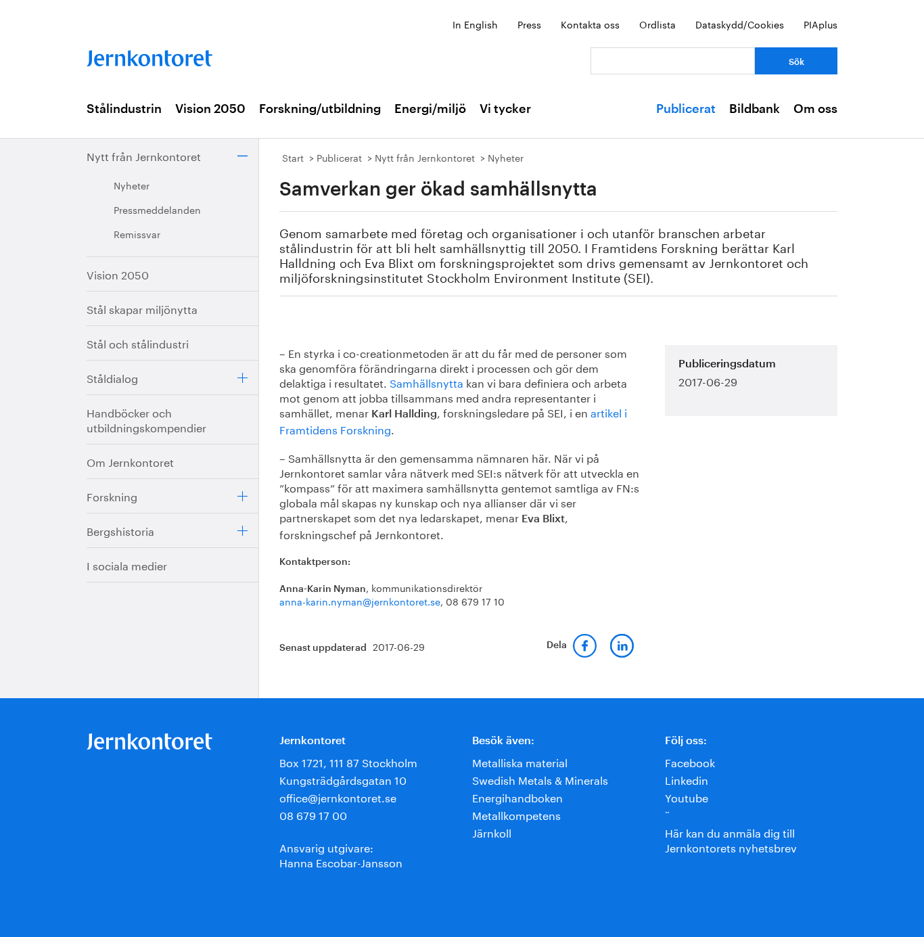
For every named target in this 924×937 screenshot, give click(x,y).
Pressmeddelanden (157, 209)
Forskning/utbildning (320, 109)
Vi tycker (505, 109)
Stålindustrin (124, 109)
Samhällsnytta (428, 381)
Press (529, 23)
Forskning (112, 495)
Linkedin (686, 779)
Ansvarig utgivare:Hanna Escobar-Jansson (340, 854)
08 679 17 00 (313, 814)
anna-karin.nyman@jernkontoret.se (359, 600)
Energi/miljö (430, 109)
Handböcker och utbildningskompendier (146, 419)
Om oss (815, 109)
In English (475, 23)
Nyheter (131, 184)
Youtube (686, 796)
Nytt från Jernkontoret (144, 155)
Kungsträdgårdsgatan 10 (343, 779)
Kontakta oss (590, 23)
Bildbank (754, 109)
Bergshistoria (120, 530)
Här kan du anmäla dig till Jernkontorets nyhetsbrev (731, 839)
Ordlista (657, 23)
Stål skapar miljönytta (142, 308)
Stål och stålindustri (138, 342)
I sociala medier (127, 564)
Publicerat (686, 109)
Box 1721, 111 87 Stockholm (348, 761)
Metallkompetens (516, 814)
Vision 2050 (210, 109)
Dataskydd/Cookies (739, 23)
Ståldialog (112, 377)
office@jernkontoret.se (337, 796)
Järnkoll (491, 831)
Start (293, 157)
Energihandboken (517, 796)
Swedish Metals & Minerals (540, 779)
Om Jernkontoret (130, 461)
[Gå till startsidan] (149, 55)
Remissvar (137, 233)
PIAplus (820, 23)
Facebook (690, 761)
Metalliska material (520, 761)
